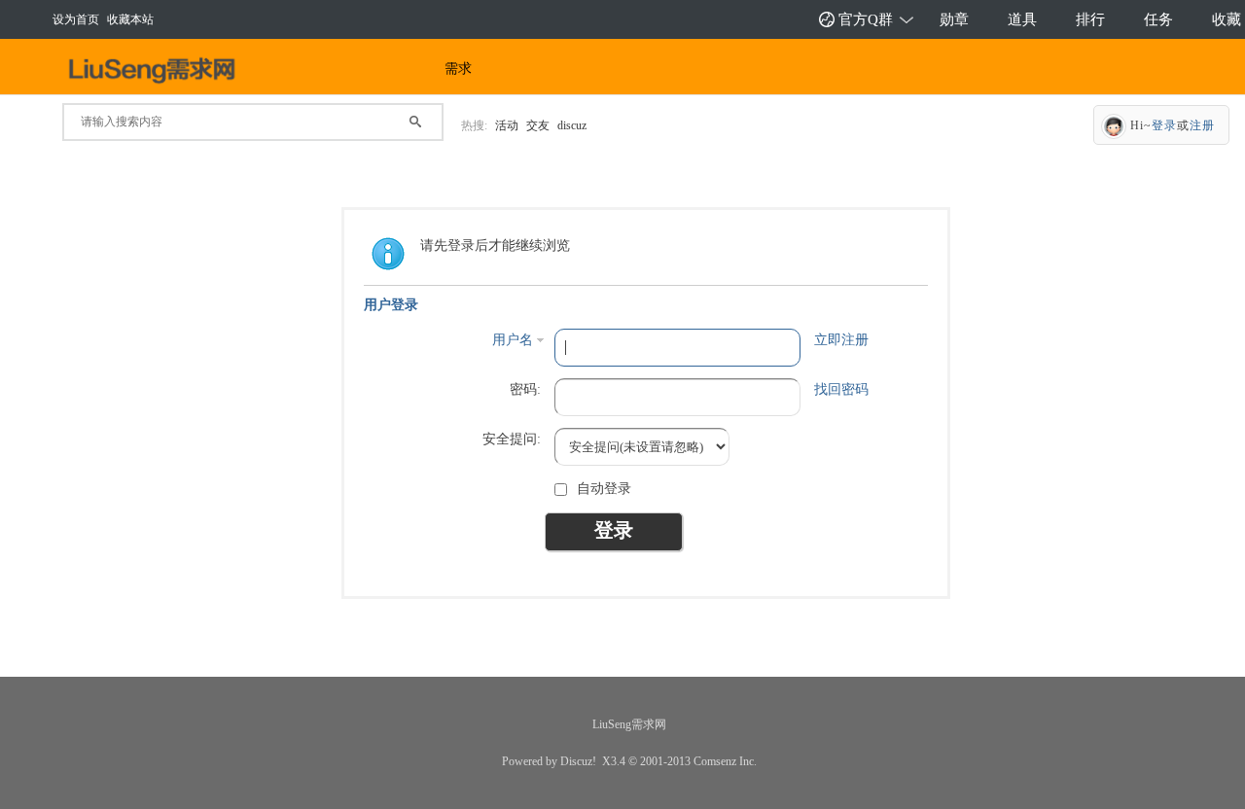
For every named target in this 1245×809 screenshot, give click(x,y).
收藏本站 (130, 19)
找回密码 (841, 389)
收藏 (1226, 19)
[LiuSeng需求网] (157, 70)
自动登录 (604, 488)
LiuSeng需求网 (629, 724)
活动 (506, 125)
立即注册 (841, 340)
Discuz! (578, 761)
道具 (1022, 19)
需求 (458, 68)
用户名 (512, 340)
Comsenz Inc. (725, 761)
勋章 (954, 19)
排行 (1090, 19)
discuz (572, 125)
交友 (538, 125)
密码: (525, 389)
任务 (1158, 19)
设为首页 (76, 19)
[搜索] (424, 116)
